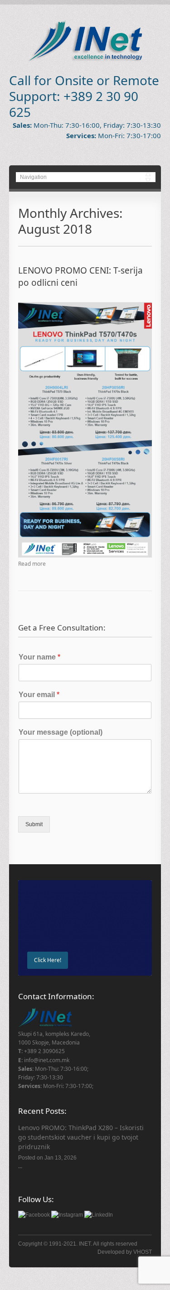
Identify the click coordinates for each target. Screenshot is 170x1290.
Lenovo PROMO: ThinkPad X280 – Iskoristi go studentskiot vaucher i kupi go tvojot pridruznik (81, 1137)
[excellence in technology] (85, 59)
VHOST (142, 1252)
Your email (39, 694)
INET (85, 1244)
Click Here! (47, 960)
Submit (34, 824)
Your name (39, 657)
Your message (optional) (60, 732)
